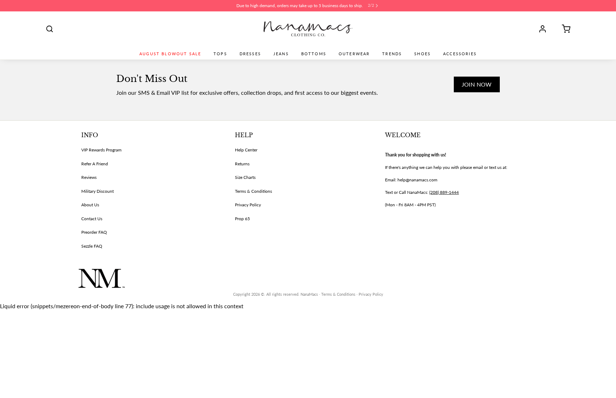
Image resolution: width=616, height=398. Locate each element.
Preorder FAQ (94, 232)
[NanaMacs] (308, 28)
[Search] (49, 29)
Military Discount (97, 191)
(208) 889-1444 (444, 192)
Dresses (250, 54)
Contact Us (91, 218)
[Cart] (563, 29)
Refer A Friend (94, 163)
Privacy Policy (248, 204)
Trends (392, 54)
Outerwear (354, 54)
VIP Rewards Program (101, 150)
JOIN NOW (477, 84)
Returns (242, 163)
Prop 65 (242, 218)
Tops (220, 54)
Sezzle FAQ (91, 246)
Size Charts (245, 177)
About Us (90, 204)
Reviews (89, 177)
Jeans (281, 54)
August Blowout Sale (170, 54)
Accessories (460, 54)
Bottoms (313, 54)
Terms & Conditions (253, 191)
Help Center (246, 150)
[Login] (545, 29)
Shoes (422, 54)
